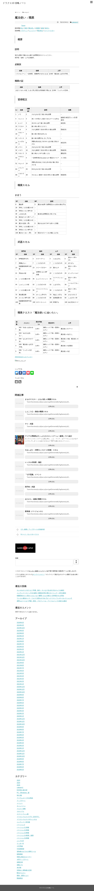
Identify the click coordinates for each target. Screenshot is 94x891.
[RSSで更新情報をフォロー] (19, 381)
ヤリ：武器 (29, 424)
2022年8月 (20, 641)
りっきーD (20, 843)
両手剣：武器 (30, 487)
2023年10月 (21, 628)
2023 (18, 780)
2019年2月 (20, 745)
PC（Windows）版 (23, 792)
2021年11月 (21, 657)
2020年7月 (20, 700)
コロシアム (20, 811)
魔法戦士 (40, 30)
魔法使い (31, 28)
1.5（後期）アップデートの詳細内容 (33, 529)
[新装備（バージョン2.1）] (19, 515)
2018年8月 (20, 761)
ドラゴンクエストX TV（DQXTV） (28, 817)
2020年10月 (21, 692)
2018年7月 (20, 764)
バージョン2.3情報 (23, 833)
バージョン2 (21, 825)
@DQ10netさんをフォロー (23, 357)
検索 (16, 558)
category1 (75, 22)
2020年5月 (20, 705)
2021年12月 (21, 654)
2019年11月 (21, 721)
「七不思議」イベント (33, 474)
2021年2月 (20, 681)
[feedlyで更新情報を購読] (16, 381)
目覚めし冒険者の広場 (24, 870)
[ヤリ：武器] (19, 427)
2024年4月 (20, 625)
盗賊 (42, 28)
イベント (20, 803)
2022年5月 (20, 646)
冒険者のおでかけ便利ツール (26, 851)
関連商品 (20, 878)
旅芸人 (47, 28)
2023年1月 (20, 638)
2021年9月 (20, 662)
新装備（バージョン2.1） (34, 511)
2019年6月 (20, 735)
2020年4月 (20, 708)
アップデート (21, 800)
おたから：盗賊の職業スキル (35, 499)
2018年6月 (20, 767)
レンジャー (32, 30)
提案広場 (20, 862)
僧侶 (25, 28)
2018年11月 (21, 753)
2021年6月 (20, 670)
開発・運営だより (23, 875)
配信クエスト (21, 873)
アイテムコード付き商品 (25, 798)
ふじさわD (20, 841)
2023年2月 (20, 636)
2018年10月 (21, 756)
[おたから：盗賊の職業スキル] (19, 502)
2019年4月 (20, 740)
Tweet (23, 25)
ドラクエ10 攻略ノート (14, 3)
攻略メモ (20, 865)
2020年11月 (21, 689)
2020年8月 (20, 697)
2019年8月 (20, 729)
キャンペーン (21, 806)
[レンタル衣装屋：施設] (19, 466)
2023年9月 (20, 630)
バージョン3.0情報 (23, 838)
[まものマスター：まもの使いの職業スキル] (19, 403)
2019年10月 (21, 724)
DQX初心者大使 (22, 790)
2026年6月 (20, 622)
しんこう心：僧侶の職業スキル (36, 411)
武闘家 (37, 28)
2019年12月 (21, 719)
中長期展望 (20, 849)
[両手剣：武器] (19, 490)
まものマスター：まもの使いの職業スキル (40, 399)
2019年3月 (20, 743)
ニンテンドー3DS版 (23, 822)
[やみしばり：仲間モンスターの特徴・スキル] (19, 453)
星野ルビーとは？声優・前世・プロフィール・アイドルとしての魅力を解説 (42, 601)
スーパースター (49, 30)
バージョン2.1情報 (23, 827)
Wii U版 (19, 795)
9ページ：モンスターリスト (30, 534)
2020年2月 (20, 713)
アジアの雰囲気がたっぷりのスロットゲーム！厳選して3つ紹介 (48, 436)
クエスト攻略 (21, 808)
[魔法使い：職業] (24, 373)
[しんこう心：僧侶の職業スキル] (19, 415)
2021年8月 (20, 665)
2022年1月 (20, 652)
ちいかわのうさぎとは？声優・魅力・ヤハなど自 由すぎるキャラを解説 (40, 590)
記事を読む (51, 406)
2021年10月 (21, 660)
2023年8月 (20, 633)
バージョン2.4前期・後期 (25, 835)
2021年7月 (20, 668)
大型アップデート (23, 859)
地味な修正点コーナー (24, 857)
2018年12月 (21, 751)
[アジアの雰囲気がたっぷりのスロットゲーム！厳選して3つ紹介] (19, 439)
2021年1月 (20, 684)
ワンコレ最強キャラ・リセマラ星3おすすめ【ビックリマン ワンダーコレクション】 (44, 598)
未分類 (19, 867)
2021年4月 (20, 676)
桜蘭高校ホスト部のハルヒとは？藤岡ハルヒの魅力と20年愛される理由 (40, 595)
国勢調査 (20, 854)
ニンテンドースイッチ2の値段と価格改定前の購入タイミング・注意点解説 (41, 593)
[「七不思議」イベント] (19, 478)
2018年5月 (20, 769)
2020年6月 (20, 703)
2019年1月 (20, 748)
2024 (18, 782)
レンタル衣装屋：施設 (33, 462)
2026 (18, 785)
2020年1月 (20, 716)
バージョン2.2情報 (23, 830)
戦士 (21, 28)
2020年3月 (20, 711)
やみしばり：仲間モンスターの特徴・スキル (41, 450)
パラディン (24, 30)
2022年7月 (20, 644)
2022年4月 (20, 649)
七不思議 (20, 846)
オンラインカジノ (39, 574)
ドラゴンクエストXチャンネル (27, 819)
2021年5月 (20, 673)
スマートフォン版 (23, 814)
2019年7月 (20, 732)
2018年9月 (20, 759)
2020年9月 (20, 695)
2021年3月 (20, 678)
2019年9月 (20, 727)
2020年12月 (21, 687)
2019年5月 (20, 737)
